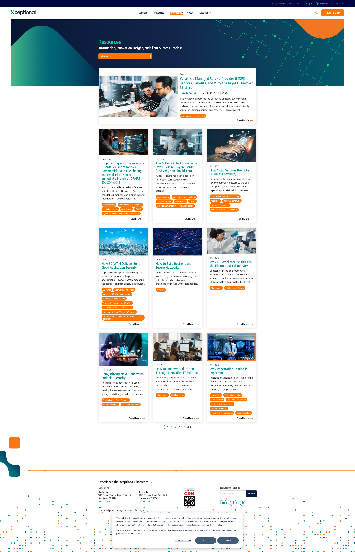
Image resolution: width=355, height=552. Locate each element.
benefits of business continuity (224, 209)
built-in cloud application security (117, 307)
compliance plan (110, 209)
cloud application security (114, 298)
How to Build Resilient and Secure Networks (174, 265)
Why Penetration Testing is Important (228, 371)
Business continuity (232, 201)
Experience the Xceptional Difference (123, 482)
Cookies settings (183, 540)
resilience (215, 201)
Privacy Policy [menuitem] (142, 510)
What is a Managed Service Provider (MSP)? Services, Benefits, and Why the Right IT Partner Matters (216, 83)
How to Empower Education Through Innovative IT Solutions (177, 371)
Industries (159, 12)
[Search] (316, 12)
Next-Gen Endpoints (130, 404)
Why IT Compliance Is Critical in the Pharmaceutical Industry (231, 264)
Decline (228, 540)
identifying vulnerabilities (222, 413)
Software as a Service (124, 290)
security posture (244, 413)
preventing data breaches (222, 404)
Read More (243, 120)
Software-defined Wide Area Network (119, 312)
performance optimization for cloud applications (118, 317)
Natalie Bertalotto (190, 93)
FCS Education (177, 395)
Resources (175, 12)
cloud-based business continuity (225, 196)
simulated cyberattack (236, 399)
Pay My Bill (295, 3)
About (190, 12)
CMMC (138, 209)
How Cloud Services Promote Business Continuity (229, 172)
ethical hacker (217, 399)
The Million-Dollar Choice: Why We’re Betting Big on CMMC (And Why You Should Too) (176, 167)
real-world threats (219, 408)
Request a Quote (333, 12)
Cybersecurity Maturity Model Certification (121, 213)
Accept (205, 540)
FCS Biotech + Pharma (234, 288)
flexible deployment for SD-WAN (117, 303)
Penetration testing (233, 395)
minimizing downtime (220, 205)
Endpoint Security (110, 404)
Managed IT (216, 288)
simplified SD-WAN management (117, 294)
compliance (126, 209)
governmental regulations (130, 204)
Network (160, 290)
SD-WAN (107, 290)
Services (143, 12)
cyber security (109, 204)
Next (186, 427)
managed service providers (193, 116)
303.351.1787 (144, 501)
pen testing (216, 395)
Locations (204, 12)
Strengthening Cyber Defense (116, 400)
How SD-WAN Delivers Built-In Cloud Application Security (122, 265)
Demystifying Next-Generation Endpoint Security (123, 376)
